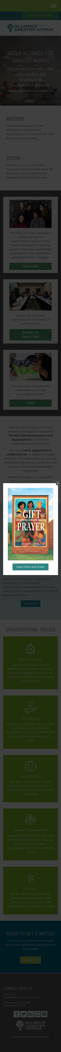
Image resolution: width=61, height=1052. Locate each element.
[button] (58, 484)
